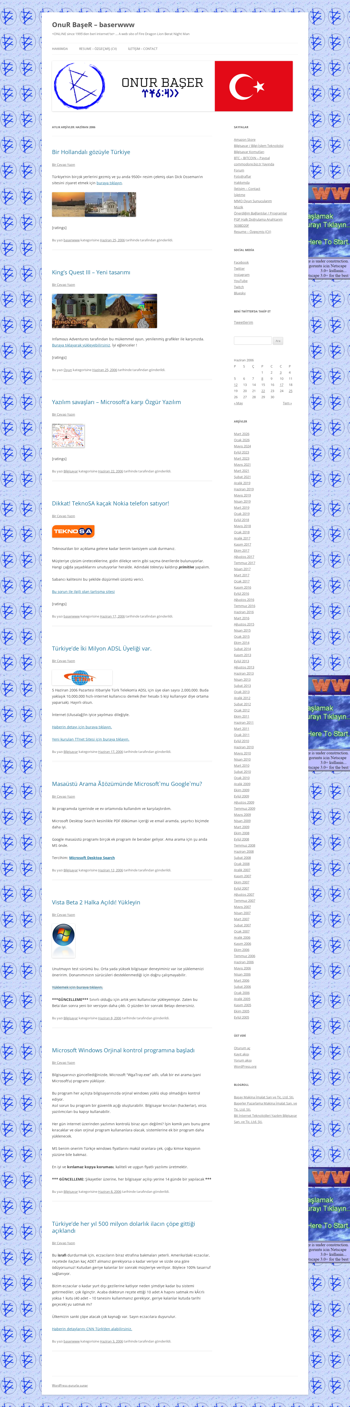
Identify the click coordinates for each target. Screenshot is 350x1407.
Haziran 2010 (244, 747)
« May (238, 403)
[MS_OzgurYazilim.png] (68, 446)
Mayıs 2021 (242, 464)
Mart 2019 (241, 507)
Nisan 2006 (242, 974)
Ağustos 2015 (244, 624)
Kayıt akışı (241, 1054)
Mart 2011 (241, 728)
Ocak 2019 (242, 513)
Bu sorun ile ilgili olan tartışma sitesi (83, 591)
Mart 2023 (241, 458)
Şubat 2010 (242, 771)
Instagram (242, 274)
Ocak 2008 (242, 863)
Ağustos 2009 (244, 802)
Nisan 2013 (242, 679)
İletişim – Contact (143, 49)
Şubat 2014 (242, 648)
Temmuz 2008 (244, 845)
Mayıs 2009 (242, 814)
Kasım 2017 (242, 544)
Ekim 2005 (241, 1011)
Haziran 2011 (244, 722)
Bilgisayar (71, 471)
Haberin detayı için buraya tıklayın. (82, 726)
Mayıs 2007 (242, 906)
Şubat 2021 (242, 476)
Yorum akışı (243, 1060)
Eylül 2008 (241, 839)
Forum (239, 170)
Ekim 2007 (241, 882)
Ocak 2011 (242, 734)
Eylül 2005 (241, 1017)
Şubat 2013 (242, 685)
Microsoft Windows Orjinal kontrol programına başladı (123, 1050)
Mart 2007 (241, 919)
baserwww (72, 240)
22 (263, 390)
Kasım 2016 (242, 587)
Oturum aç (242, 1048)
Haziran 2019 (244, 489)
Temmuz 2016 (244, 605)
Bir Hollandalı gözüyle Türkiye (91, 152)
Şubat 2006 (242, 986)
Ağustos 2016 (244, 599)
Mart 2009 (241, 827)
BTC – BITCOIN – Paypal (252, 158)
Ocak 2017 (242, 581)
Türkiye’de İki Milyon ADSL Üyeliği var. (102, 648)
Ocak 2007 (242, 931)
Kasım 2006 (242, 943)
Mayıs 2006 (242, 968)
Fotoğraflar (242, 176)
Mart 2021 (241, 470)
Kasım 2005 (242, 1005)
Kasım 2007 (242, 876)
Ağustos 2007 (244, 894)
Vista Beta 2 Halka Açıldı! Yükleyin (96, 902)
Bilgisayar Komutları (249, 151)
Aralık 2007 (242, 870)
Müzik (238, 207)
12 (236, 384)
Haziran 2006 (244, 962)
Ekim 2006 (241, 949)
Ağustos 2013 (244, 667)
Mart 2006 (241, 980)
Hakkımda (60, 49)
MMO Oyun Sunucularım (253, 201)
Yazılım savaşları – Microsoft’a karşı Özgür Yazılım (116, 402)
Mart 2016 (241, 618)
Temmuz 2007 (244, 900)
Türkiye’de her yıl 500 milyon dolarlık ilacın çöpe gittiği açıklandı (123, 1227)
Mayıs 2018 (242, 526)
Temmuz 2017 (244, 562)
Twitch (239, 287)
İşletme (239, 194)
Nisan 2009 (242, 820)
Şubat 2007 (242, 925)
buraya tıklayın (109, 182)
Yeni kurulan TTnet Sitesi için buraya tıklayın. (90, 739)
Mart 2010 (241, 765)
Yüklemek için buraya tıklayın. (77, 987)
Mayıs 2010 (242, 753)
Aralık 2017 (242, 538)
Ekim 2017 (241, 550)
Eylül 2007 (241, 888)
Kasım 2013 (242, 655)
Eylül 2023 (241, 452)
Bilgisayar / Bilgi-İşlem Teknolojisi (258, 145)
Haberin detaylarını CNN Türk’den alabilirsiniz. (92, 1328)
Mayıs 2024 (242, 446)
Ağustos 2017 (244, 556)
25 (290, 390)
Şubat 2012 (242, 704)
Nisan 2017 (242, 569)
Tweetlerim (243, 322)
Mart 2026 (241, 433)
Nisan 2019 (242, 501)
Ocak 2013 (242, 691)
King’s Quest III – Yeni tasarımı (91, 272)
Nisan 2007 (242, 913)
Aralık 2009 (242, 784)
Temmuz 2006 (244, 956)
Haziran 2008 (244, 851)
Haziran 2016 (244, 612)
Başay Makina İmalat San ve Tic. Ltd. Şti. (264, 1097)
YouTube (241, 280)
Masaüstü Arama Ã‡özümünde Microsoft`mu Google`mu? (127, 783)
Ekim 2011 (241, 716)
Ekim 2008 (241, 833)
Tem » (287, 403)
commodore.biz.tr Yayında (254, 164)
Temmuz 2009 (244, 808)
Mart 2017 (241, 575)
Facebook (241, 262)
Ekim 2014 (241, 642)
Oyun (68, 369)
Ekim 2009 (241, 790)
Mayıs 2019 (242, 495)
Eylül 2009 (241, 796)
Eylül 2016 (241, 593)
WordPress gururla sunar (70, 1385)
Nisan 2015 (242, 630)
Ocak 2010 (242, 777)
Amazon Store (244, 139)
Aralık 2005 (242, 999)
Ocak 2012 (242, 710)
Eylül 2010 (241, 741)
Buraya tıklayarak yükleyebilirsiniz (81, 345)
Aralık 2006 (242, 937)
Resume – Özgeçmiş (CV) (98, 49)
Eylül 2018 (241, 519)
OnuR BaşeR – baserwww (93, 24)
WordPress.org (245, 1066)
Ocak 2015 (242, 636)
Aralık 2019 (242, 483)
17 (281, 384)
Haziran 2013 (244, 673)
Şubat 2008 (242, 857)
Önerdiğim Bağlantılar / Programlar (260, 213)
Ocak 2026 (242, 440)
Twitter (239, 268)
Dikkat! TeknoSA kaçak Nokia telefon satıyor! (110, 503)
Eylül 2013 (241, 661)
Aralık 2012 (242, 698)
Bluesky (240, 293)
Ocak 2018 (242, 532)
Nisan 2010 (242, 759)
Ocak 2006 (242, 992)
